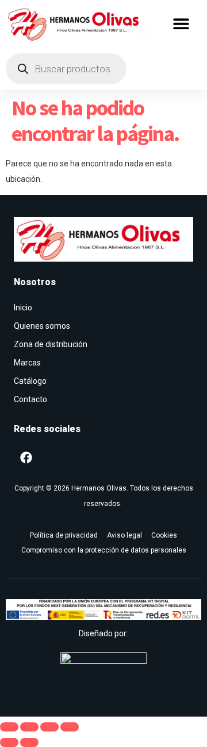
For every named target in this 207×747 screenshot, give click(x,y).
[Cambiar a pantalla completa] (29, 727)
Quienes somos (42, 325)
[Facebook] (26, 457)
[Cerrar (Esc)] (69, 727)
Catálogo (30, 381)
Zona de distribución (50, 344)
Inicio (23, 307)
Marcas (27, 362)
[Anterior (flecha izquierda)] (9, 742)
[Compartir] (49, 727)
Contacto (30, 399)
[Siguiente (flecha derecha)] (29, 742)
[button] (181, 24)
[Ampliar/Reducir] (9, 727)
